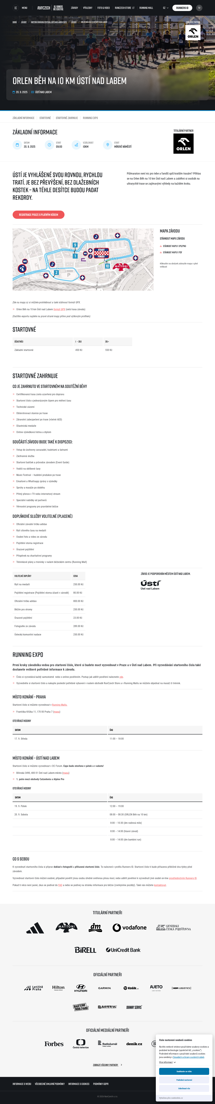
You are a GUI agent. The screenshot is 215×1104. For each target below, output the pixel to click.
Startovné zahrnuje (67, 118)
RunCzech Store (123, 8)
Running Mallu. (59, 704)
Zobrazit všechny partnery (106, 1065)
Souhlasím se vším (184, 1071)
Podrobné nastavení (184, 1079)
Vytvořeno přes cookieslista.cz (171, 1098)
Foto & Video (103, 8)
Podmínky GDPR (100, 1084)
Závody (74, 8)
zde (121, 676)
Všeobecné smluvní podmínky (50, 1084)
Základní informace (23, 118)
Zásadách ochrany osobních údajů (188, 1057)
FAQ (60, 885)
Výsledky (87, 8)
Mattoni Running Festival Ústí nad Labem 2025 (49, 21)
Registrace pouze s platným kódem (38, 214)
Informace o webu (22, 1084)
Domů (15, 21)
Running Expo (90, 118)
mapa (56, 711)
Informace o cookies (78, 1084)
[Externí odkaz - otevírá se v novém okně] (35, 927)
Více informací (166, 1062)
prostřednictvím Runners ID (183, 878)
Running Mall (146, 8)
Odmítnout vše (184, 1088)
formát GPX (59, 309)
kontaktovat (160, 885)
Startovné (45, 118)
